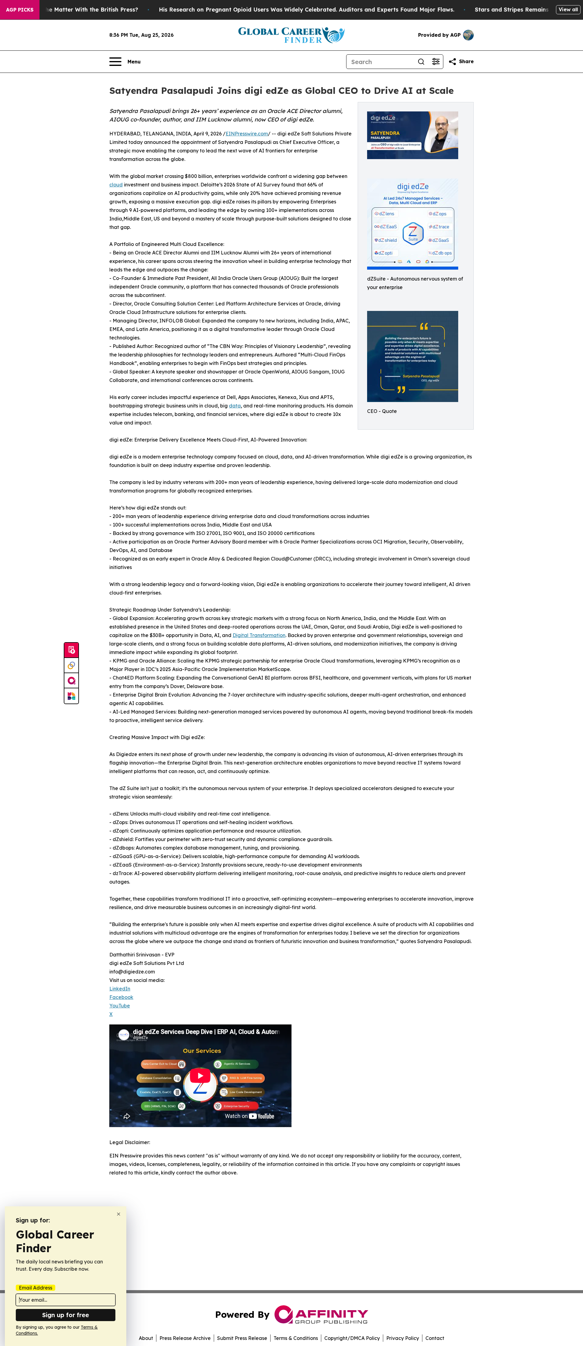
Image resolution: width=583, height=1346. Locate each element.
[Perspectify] (71, 665)
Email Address (35, 1288)
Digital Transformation (259, 635)
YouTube (119, 1006)
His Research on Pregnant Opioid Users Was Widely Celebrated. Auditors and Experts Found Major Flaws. (306, 9)
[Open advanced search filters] (435, 62)
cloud (116, 185)
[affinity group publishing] (71, 680)
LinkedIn (119, 989)
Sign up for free (65, 1315)
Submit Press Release (242, 1338)
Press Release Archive (185, 1338)
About (146, 1338)
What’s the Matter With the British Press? (80, 9)
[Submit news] (71, 650)
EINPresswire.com (247, 134)
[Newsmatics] (71, 696)
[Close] (118, 1214)
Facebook (121, 997)
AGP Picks (19, 10)
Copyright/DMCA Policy (352, 1338)
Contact (434, 1338)
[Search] (421, 62)
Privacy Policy (402, 1338)
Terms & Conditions (296, 1338)
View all (568, 9)
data (235, 406)
